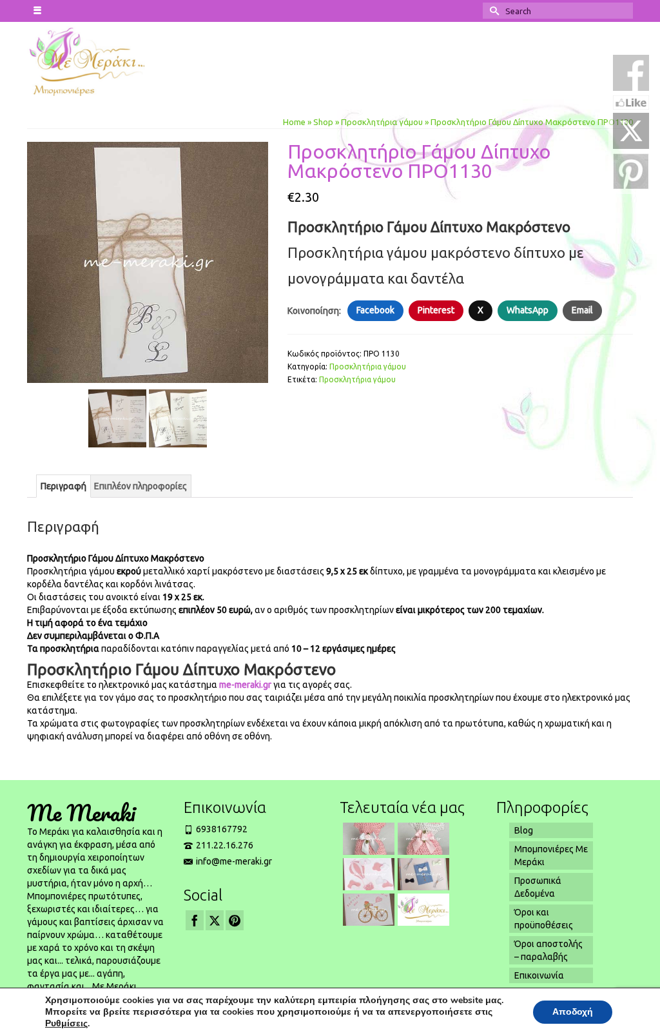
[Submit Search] (492, 11)
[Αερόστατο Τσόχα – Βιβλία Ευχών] (367, 874)
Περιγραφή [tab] (63, 486)
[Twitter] (215, 920)
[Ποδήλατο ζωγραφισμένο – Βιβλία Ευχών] (367, 910)
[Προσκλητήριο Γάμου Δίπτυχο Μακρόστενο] (147, 262)
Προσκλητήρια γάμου (367, 366)
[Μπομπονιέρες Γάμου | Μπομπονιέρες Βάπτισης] (95, 60)
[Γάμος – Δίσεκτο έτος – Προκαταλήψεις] (421, 910)
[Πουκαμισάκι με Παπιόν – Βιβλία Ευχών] (421, 874)
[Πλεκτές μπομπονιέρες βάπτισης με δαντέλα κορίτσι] (367, 839)
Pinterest (436, 310)
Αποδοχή (572, 1012)
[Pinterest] (235, 920)
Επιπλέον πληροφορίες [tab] (140, 486)
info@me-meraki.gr (234, 861)
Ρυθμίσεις (66, 1024)
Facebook (375, 310)
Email (582, 310)
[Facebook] (195, 920)
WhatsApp (527, 310)
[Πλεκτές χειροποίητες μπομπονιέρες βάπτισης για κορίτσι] (421, 839)
